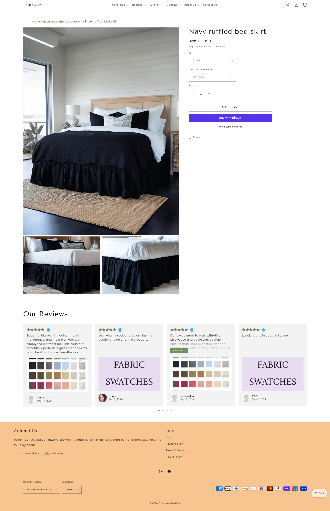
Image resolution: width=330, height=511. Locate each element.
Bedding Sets (51, 21)
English (70, 489)
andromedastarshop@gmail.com (38, 453)
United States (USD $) (39, 489)
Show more (179, 350)
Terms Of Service (176, 450)
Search (170, 430)
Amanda (42, 397)
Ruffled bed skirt (71, 21)
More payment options (230, 127)
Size (191, 53)
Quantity (194, 86)
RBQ (255, 396)
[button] (120, 5)
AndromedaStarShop (169, 503)
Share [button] (196, 137)
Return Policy (174, 456)
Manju (112, 396)
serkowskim (187, 396)
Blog (168, 437)
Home (36, 21)
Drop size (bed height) (201, 69)
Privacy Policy (174, 443)
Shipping (194, 46)
